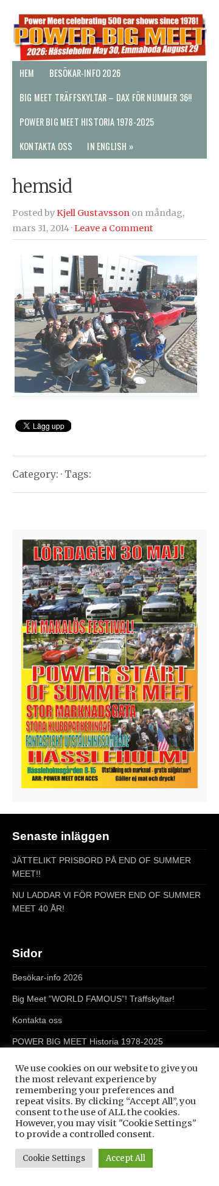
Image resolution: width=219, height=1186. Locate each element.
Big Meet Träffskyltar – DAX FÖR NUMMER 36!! (105, 97)
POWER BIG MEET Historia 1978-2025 (87, 121)
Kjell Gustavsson (93, 212)
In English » (110, 146)
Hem (27, 72)
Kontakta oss (45, 146)
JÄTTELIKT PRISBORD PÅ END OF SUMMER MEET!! (101, 867)
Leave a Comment (113, 228)
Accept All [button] (125, 1158)
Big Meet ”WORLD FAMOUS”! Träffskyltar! (93, 999)
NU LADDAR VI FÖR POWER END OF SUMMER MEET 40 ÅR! (106, 901)
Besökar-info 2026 (84, 72)
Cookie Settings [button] (54, 1158)
